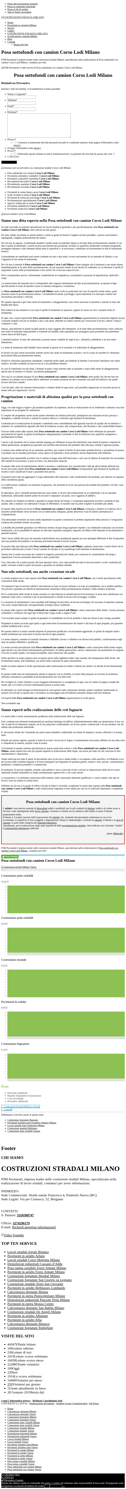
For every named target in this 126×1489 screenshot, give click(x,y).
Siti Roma (94, 1403)
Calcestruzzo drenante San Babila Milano (35, 1308)
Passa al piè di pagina (17, 9)
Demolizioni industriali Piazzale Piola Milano (38, 1300)
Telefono (12, 100)
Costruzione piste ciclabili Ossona (23, 1131)
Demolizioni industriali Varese (22, 1436)
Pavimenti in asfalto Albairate (27, 1316)
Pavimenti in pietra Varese (20, 1458)
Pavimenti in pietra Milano (20, 1455)
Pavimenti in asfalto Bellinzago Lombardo (36, 1288)
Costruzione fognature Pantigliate (30, 1328)
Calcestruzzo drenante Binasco (28, 1324)
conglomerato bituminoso (17, 828)
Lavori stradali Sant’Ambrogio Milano (26, 1125)
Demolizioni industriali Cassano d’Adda (34, 1264)
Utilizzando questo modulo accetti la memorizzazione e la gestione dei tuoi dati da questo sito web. (65, 154)
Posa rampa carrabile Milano (21, 1461)
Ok (47, 1486)
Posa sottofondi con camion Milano (24, 1466)
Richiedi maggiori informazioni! (34, 1227)
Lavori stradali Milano (18, 1439)
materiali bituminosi (47, 822)
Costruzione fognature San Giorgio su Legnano (39, 1280)
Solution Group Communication (71, 1403)
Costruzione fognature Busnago (22, 1120)
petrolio (56, 817)
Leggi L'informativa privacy (16, 1400)
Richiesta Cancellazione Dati (47, 1400)
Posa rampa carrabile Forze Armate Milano (36, 1268)
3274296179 (21, 1223)
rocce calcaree (42, 811)
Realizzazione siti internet (42, 1403)
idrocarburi (42, 808)
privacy (17, 145)
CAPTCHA (13, 156)
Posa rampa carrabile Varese (21, 1464)
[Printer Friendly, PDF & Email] (9, 856)
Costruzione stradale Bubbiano (22, 1128)
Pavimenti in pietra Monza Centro (30, 1304)
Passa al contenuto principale (21, 6)
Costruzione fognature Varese (21, 1419)
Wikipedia (117, 833)
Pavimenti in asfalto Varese (20, 1453)
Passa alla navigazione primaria (22, 3)
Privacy (11, 139)
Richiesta (12, 112)
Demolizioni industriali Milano (22, 1433)
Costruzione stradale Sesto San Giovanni (35, 1284)
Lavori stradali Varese (17, 1442)
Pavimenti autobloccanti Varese (22, 1447)
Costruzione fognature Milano (21, 1417)
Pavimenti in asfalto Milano (20, 1450)
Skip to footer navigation (19, 12)
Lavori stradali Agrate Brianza (28, 1252)
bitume (91, 808)
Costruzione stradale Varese (20, 1431)
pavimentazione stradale (73, 825)
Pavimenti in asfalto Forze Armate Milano (36, 1272)
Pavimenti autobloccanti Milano (22, 1444)
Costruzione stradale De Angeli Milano (34, 1312)
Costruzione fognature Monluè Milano (33, 1276)
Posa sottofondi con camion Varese (24, 1469)
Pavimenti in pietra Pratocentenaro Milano (36, 1296)
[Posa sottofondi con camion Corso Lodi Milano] (18, 867)
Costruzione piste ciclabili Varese (23, 1425)
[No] (63, 1486)
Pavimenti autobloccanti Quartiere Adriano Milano (31, 1122)
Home (10, 1408)
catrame (98, 820)
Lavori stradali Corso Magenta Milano (33, 1260)
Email (10, 106)
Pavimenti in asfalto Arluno (26, 1256)
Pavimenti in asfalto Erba (24, 1320)
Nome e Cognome (16, 94)
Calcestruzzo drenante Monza (27, 1292)
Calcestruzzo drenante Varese (21, 1414)
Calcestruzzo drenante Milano (21, 1411)
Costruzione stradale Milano (21, 1428)
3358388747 (25, 1215)
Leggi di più (56, 1486)
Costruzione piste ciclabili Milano (23, 1422)
